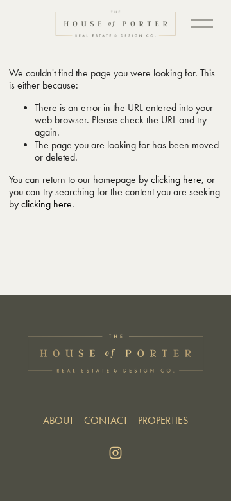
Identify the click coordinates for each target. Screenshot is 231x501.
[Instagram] (115, 452)
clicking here (176, 179)
